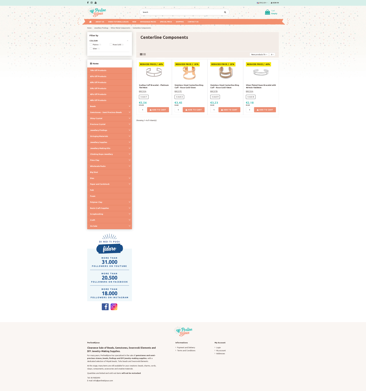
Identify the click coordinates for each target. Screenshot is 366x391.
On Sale (93, 226)
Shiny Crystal (96, 118)
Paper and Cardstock (100, 184)
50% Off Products (98, 88)
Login (218, 347)
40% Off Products (98, 100)
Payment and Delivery (186, 347)
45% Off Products (98, 94)
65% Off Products (98, 76)
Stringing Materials (99, 136)
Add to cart (159, 110)
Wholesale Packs (98, 166)
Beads (93, 106)
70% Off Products (98, 70)
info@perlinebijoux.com (103, 381)
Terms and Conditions (186, 350)
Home (96, 63)
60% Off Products (98, 82)
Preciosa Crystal (97, 124)
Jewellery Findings (98, 130)
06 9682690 (95, 378)
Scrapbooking (96, 214)
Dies (92, 178)
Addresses (220, 353)
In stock (143, 97)
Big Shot (94, 172)
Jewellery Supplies (98, 142)
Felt (92, 190)
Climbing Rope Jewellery (101, 154)
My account (221, 350)
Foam (92, 196)
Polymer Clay (96, 202)
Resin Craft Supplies (99, 208)
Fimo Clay (94, 160)
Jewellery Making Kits (100, 148)
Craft (92, 220)
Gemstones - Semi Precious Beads (106, 112)
